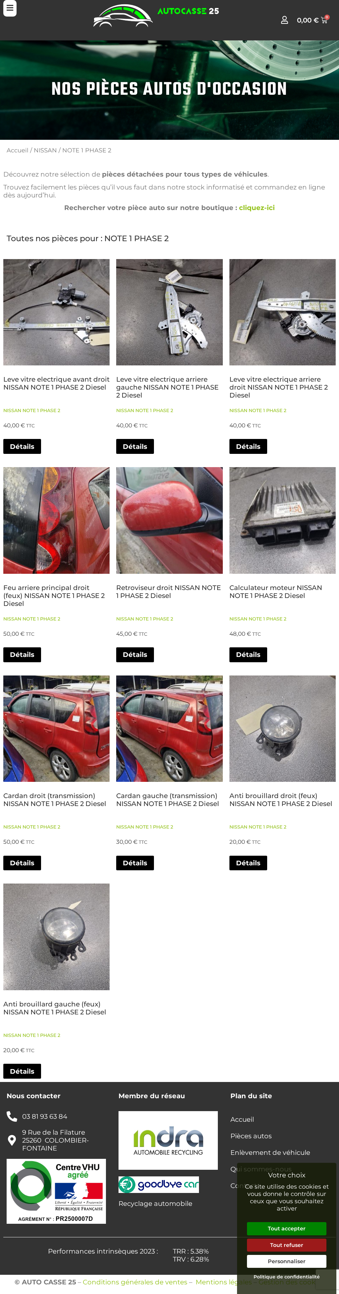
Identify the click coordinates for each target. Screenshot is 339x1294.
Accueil (17, 150)
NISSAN (45, 150)
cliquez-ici (257, 208)
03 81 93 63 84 (44, 1116)
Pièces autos (251, 1136)
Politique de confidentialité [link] (287, 1277)
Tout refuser (286, 1245)
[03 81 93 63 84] (12, 1116)
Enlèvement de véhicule (270, 1153)
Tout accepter (287, 1228)
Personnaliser (287, 1261)
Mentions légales (224, 1282)
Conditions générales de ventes (135, 1282)
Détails (22, 447)
